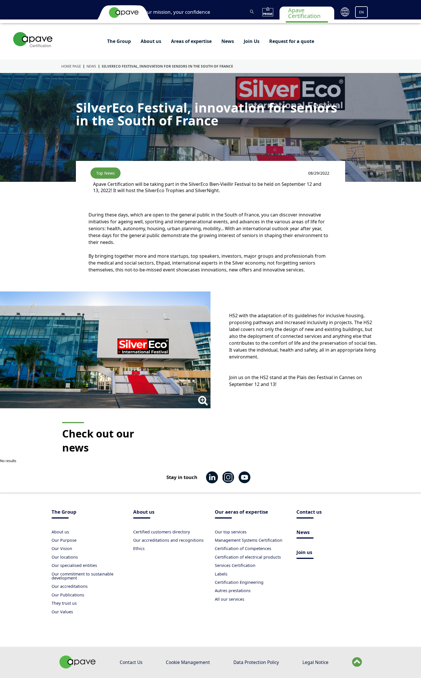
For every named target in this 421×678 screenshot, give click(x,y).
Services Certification (235, 565)
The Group (119, 41)
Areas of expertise (191, 41)
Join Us (251, 41)
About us (151, 41)
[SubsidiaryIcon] (33, 39)
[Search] (252, 11)
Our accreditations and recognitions (168, 540)
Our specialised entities (74, 565)
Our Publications (68, 595)
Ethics (139, 548)
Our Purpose (64, 540)
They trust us (64, 603)
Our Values (62, 611)
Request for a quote (291, 41)
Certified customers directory (161, 532)
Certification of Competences (243, 548)
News (227, 41)
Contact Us (131, 662)
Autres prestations (233, 590)
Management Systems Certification (248, 540)
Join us (304, 552)
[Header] (124, 12)
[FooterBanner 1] (77, 667)
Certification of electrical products (248, 557)
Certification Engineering (239, 582)
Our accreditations (70, 586)
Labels (221, 574)
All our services (229, 599)
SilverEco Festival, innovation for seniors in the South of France (167, 66)
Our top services (231, 532)
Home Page (71, 66)
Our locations (65, 557)
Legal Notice (315, 662)
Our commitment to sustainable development (82, 576)
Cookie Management (188, 662)
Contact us (309, 512)
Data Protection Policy (256, 662)
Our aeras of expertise (241, 512)
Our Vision (62, 548)
